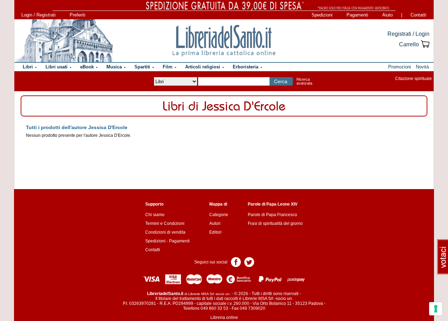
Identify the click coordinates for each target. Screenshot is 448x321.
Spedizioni (322, 15)
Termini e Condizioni (164, 223)
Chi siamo (154, 214)
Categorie (218, 214)
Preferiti (77, 15)
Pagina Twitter (249, 261)
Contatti (418, 15)
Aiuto (387, 15)
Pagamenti (357, 15)
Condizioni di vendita (165, 232)
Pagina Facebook (236, 261)
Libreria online (224, 317)
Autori (214, 223)
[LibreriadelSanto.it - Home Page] (224, 40)
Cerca (280, 81)
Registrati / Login (408, 34)
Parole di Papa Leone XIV (273, 204)
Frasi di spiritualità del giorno (275, 223)
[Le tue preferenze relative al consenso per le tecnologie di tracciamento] (435, 308)
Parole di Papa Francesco (272, 214)
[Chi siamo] (64, 40)
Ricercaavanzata (304, 81)
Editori (215, 232)
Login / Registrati (38, 15)
